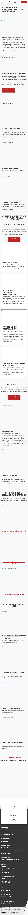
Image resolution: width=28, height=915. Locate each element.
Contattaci (4, 864)
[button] (8, 90)
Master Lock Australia (7, 899)
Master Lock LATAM (6, 896)
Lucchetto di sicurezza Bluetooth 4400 (14, 531)
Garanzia (3, 866)
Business (4, 842)
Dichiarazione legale (5, 910)
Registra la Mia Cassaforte (8, 869)
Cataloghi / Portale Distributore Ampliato (12, 850)
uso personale (7, 834)
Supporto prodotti (6, 857)
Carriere (3, 878)
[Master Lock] (12, 2)
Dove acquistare (5, 838)
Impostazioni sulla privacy (15, 909)
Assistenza (5, 854)
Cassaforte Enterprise (7, 847)
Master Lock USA (5, 894)
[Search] (26, 2)
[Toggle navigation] (3, 2)
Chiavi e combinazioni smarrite (10, 859)
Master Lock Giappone (7, 901)
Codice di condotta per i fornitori (8, 913)
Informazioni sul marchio (8, 876)
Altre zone (5, 891)
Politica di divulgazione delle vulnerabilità (9, 912)
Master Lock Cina (6, 903)
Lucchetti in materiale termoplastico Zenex (14, 562)
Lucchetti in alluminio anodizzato (14, 594)
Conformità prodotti (6, 862)
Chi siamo (5, 872)
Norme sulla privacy (5, 909)
